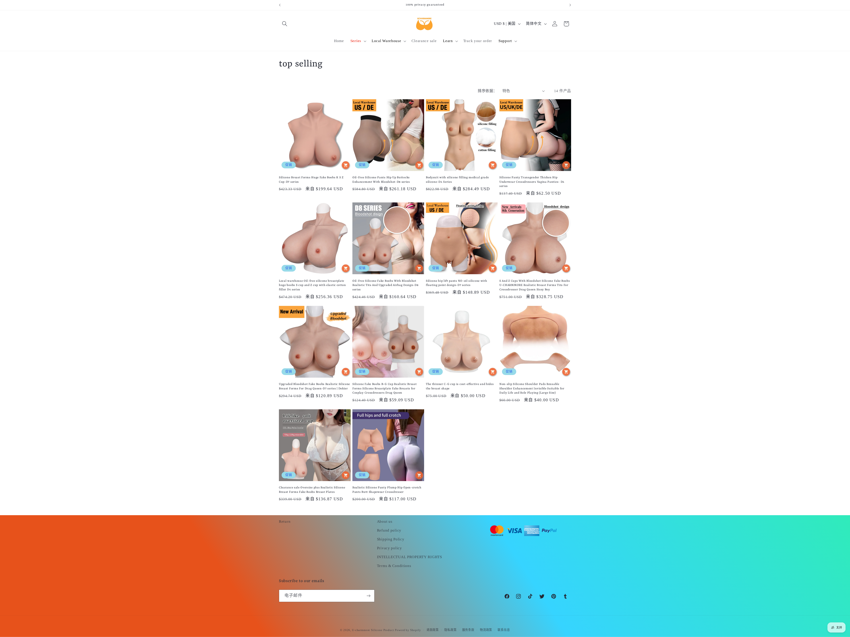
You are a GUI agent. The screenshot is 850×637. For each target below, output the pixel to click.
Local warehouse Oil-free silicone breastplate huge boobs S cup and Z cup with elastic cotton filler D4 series (312, 285)
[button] (285, 24)
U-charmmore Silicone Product (373, 630)
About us (384, 521)
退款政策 (433, 629)
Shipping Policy (390, 539)
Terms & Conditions (394, 566)
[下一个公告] (570, 5)
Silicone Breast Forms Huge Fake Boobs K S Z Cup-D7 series (311, 179)
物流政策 (486, 629)
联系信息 (504, 629)
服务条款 (468, 629)
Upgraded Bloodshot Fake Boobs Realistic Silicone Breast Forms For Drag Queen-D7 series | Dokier (314, 386)
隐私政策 (450, 629)
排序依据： (487, 91)
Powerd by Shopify (408, 630)
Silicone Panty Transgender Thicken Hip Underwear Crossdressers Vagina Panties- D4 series (531, 182)
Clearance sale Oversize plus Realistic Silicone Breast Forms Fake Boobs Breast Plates (312, 489)
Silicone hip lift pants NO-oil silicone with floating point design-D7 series (456, 283)
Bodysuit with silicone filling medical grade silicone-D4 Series (457, 179)
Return (284, 521)
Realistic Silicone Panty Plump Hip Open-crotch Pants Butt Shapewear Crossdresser (386, 489)
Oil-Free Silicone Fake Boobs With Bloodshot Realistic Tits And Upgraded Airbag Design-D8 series (385, 285)
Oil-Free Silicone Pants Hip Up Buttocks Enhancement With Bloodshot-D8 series (381, 179)
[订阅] (368, 596)
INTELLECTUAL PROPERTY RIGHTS (409, 557)
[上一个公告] (280, 5)
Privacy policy (389, 548)
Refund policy (389, 530)
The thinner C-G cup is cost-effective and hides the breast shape (460, 386)
